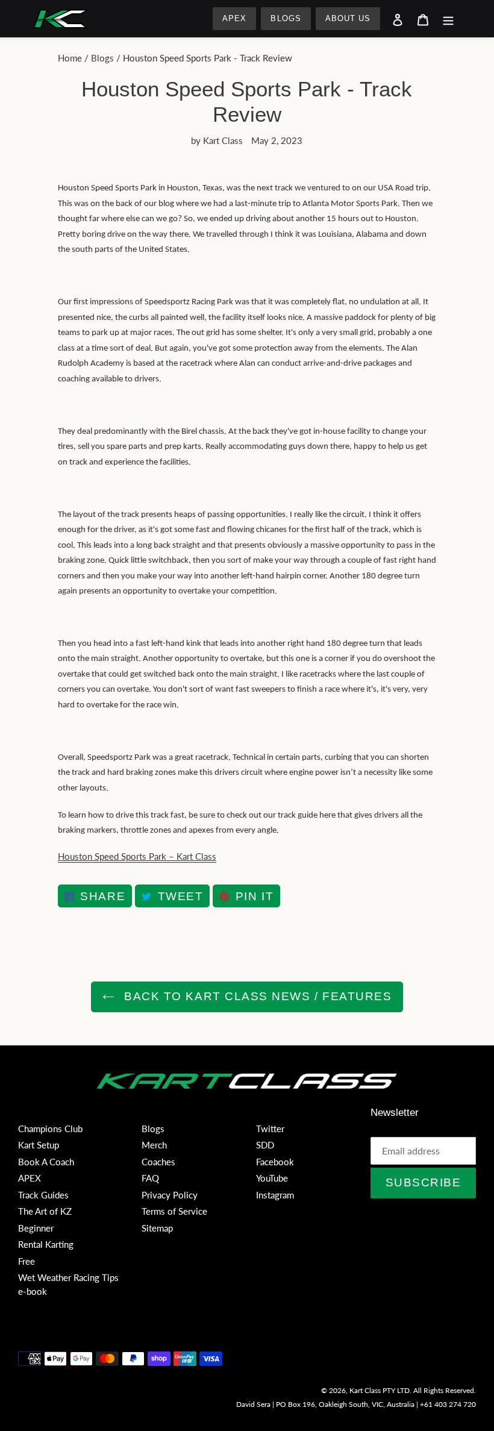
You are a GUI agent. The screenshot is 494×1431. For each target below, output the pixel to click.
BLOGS (285, 18)
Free (26, 1261)
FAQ (150, 1178)
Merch (154, 1144)
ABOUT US (347, 18)
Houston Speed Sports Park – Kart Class (137, 856)
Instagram (275, 1194)
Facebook (275, 1161)
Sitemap (157, 1228)
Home (70, 57)
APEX (234, 18)
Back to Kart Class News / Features (256, 996)
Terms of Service (174, 1211)
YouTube (272, 1178)
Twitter (270, 1128)
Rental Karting (45, 1244)
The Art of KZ (45, 1211)
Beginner (36, 1228)
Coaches (158, 1161)
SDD (265, 1144)
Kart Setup (38, 1144)
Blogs (102, 57)
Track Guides (43, 1194)
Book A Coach (46, 1161)
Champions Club (50, 1128)
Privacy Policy (170, 1194)
